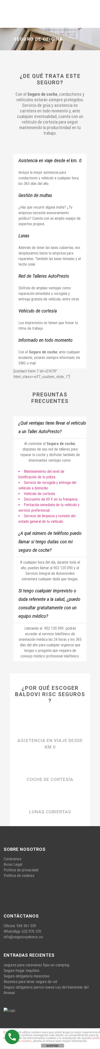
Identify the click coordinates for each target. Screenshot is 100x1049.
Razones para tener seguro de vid (30, 981)
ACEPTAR (52, 1045)
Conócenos (12, 858)
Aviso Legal (13, 864)
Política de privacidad (21, 869)
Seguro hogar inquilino (21, 970)
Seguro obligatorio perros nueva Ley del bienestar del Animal (46, 990)
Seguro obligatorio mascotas (27, 976)
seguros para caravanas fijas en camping (36, 964)
